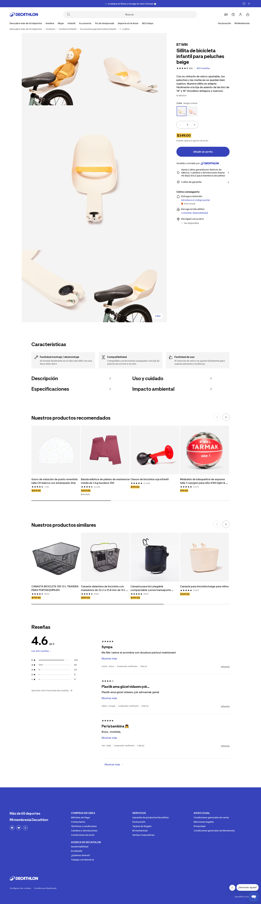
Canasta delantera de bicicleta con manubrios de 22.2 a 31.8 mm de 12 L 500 (103, 588)
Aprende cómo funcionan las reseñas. (50, 690)
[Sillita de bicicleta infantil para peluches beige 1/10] (130, 69)
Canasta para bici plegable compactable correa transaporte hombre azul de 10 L (151, 588)
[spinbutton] (187, 125)
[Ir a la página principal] (24, 14)
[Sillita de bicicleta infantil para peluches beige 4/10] (58, 286)
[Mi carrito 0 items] (247, 14)
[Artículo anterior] (217, 417)
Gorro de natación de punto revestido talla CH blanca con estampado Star (54, 481)
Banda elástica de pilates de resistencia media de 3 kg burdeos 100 (105, 481)
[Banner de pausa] (244, 3)
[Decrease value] (180, 124)
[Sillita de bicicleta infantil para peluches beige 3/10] (94, 177)
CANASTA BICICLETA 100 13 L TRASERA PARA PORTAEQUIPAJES (55, 588)
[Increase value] (194, 124)
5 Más (158, 316)
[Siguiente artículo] (226, 417)
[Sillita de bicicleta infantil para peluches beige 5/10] (130, 286)
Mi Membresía (242, 23)
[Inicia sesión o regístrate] (240, 14)
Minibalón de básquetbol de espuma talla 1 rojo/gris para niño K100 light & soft (203, 481)
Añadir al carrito (203, 151)
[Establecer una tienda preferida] (226, 14)
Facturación (224, 23)
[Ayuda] (233, 14)
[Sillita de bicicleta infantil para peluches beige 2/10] (58, 69)
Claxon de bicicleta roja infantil (149, 479)
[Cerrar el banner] (248, 3)
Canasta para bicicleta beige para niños (204, 586)
